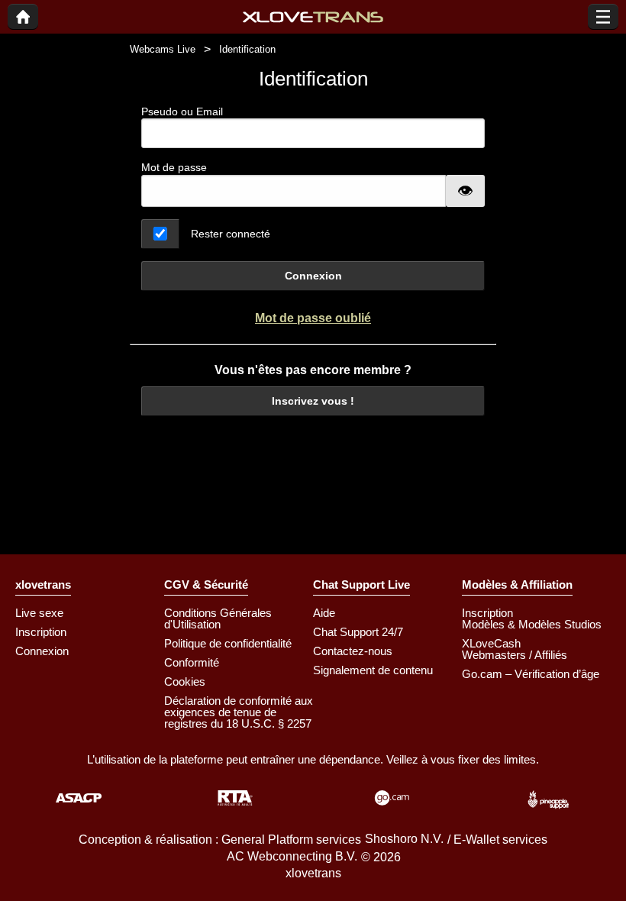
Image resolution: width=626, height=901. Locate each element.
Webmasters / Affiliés (514, 654)
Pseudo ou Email (182, 111)
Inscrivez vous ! (313, 401)
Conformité (191, 662)
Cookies (184, 681)
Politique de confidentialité (228, 643)
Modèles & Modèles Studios (532, 624)
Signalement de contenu (373, 670)
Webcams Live (162, 49)
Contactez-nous (352, 650)
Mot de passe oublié (313, 318)
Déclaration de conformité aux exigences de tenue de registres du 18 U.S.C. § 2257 (238, 712)
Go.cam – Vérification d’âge (530, 673)
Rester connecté (230, 234)
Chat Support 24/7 (358, 631)
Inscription (40, 631)
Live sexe (39, 612)
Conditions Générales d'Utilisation (218, 618)
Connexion (313, 276)
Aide (324, 612)
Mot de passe (174, 167)
